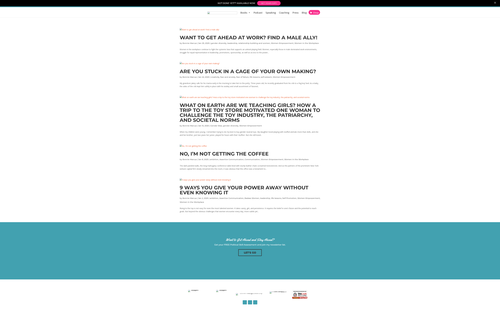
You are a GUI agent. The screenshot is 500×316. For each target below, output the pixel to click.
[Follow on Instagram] (255, 302)
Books (243, 12)
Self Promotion (289, 198)
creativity (215, 77)
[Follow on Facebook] (245, 302)
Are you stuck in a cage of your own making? (248, 71)
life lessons (255, 77)
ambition (214, 159)
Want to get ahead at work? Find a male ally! (248, 37)
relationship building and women (254, 43)
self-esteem (266, 77)
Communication (252, 159)
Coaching (284, 12)
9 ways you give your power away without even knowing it (244, 190)
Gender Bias (216, 126)
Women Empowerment (282, 43)
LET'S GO (250, 252)
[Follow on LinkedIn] (250, 302)
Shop (316, 12)
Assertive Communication (231, 159)
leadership (232, 43)
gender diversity (218, 43)
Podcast (258, 12)
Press (295, 12)
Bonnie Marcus (190, 43)
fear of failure (242, 77)
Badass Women (252, 198)
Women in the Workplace (306, 43)
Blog (304, 12)
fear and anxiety (227, 77)
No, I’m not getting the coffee (224, 154)
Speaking (271, 12)
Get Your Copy (269, 3)
